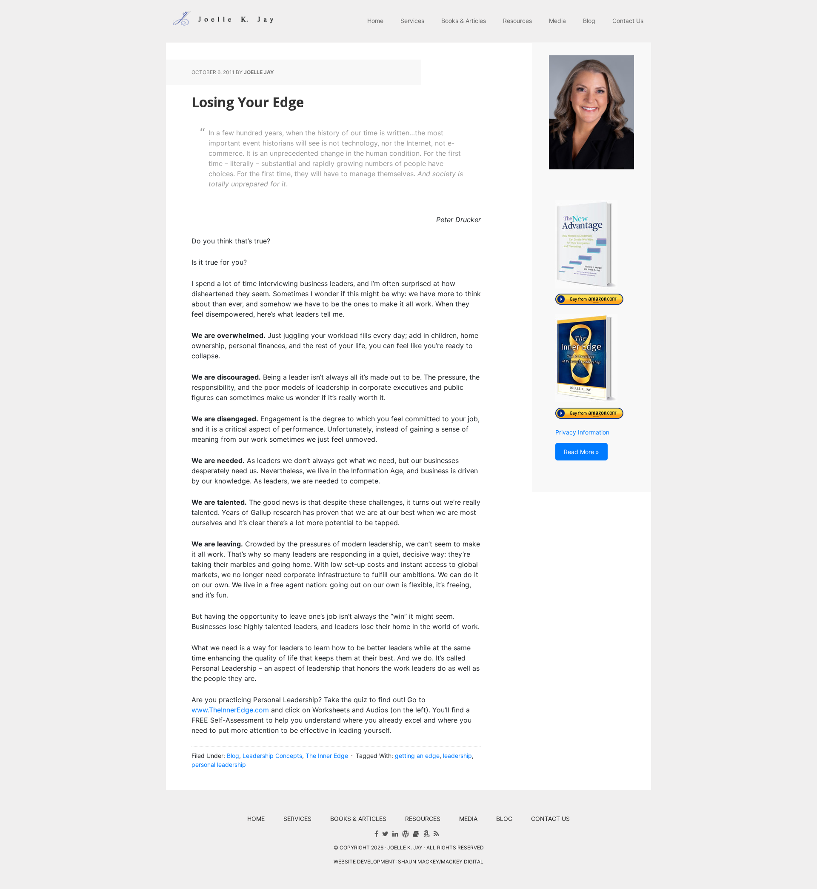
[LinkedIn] (395, 833)
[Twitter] (385, 833)
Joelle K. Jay (221, 21)
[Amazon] (426, 833)
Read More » (581, 451)
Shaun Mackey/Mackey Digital (440, 861)
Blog (233, 755)
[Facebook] (376, 833)
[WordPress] (405, 833)
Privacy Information (582, 432)
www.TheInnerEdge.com (230, 710)
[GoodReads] (416, 833)
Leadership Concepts (272, 755)
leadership (457, 755)
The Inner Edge (327, 755)
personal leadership (218, 764)
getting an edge (417, 755)
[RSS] (436, 833)
